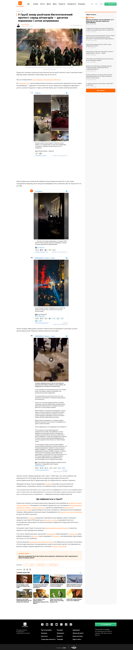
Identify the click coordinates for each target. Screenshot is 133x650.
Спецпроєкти (71, 4)
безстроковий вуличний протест (57, 528)
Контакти (44, 636)
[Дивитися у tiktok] (66, 624)
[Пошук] (92, 4)
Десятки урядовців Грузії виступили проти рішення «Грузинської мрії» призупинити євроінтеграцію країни (48, 556)
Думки (49, 4)
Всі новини (100, 90)
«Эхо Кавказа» (38, 80)
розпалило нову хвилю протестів (41, 542)
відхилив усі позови (50, 520)
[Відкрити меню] (28, 4)
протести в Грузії (53, 564)
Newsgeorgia (48, 80)
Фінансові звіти (78, 633)
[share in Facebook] (24, 569)
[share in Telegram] (30, 569)
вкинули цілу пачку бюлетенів (71, 512)
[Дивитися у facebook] (42, 624)
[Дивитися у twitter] (61, 624)
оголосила (56, 536)
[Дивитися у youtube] (56, 624)
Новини (35, 4)
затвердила (50, 534)
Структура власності (48, 639)
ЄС (25, 564)
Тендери (60, 639)
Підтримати (112, 4)
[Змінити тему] (96, 4)
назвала (48, 484)
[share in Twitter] (27, 569)
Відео (55, 4)
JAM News (57, 80)
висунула (35, 536)
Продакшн (81, 4)
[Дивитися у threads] (71, 624)
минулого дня (24, 83)
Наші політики (78, 636)
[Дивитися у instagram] (47, 624)
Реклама (60, 630)
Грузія (31, 564)
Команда (44, 633)
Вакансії (60, 636)
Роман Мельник (25, 24)
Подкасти (61, 4)
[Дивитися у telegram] (52, 624)
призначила (73, 534)
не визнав (32, 518)
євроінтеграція (41, 564)
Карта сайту (77, 639)
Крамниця (76, 630)
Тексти (42, 4)
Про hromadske (46, 630)
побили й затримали (59, 546)
